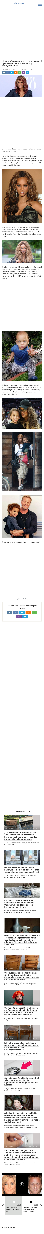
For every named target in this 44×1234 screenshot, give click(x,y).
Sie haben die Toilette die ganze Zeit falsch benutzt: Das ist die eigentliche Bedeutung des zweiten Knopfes (21, 1081)
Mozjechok (19, 3)
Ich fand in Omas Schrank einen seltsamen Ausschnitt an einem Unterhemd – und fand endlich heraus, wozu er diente (19, 903)
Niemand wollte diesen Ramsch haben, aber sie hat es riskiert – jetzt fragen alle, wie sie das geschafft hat (21, 869)
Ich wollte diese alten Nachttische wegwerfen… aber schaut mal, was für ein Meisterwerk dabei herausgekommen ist (21, 1046)
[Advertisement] (22, 32)
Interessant (24, 69)
